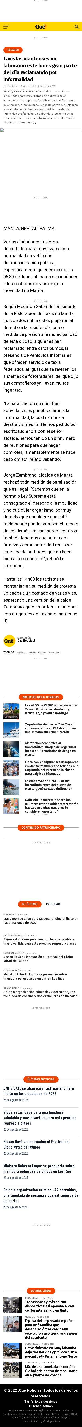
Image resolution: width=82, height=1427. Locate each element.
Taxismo (55, 652)
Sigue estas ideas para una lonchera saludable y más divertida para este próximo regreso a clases (39, 1117)
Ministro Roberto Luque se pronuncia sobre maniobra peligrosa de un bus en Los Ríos (39, 1168)
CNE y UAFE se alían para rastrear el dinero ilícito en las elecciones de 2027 (38, 1090)
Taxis (43, 652)
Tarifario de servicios (40, 1401)
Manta (22, 652)
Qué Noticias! (26, 640)
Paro (33, 652)
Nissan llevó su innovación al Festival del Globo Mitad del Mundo (36, 1144)
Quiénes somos (41, 1406)
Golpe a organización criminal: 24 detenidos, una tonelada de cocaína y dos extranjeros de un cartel (40, 1195)
